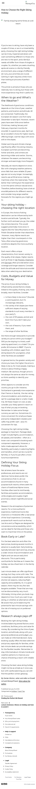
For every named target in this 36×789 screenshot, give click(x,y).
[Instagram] (6, 784)
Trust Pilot (18, 779)
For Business (17, 777)
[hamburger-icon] (3, 3)
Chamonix (29, 260)
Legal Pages (27, 777)
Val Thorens (20, 260)
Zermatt (8, 263)
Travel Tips (21, 691)
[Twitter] (4, 784)
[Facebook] (2, 784)
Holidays (14, 691)
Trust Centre (8, 777)
